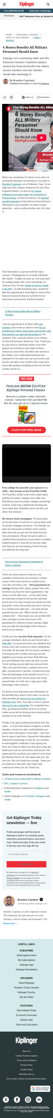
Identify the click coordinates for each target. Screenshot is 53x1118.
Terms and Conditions (26, 1063)
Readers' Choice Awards (26, 990)
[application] (26, 461)
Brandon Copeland (23, 80)
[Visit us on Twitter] (6, 1102)
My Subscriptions (26, 963)
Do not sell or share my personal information (26, 1081)
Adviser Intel (26, 1023)
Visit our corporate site (40, 1111)
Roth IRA (6, 643)
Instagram (39, 788)
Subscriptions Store (26, 958)
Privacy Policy (26, 1068)
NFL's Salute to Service (16, 783)
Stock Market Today (26, 1013)
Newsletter (45, 97)
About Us (26, 1054)
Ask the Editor (26, 1000)
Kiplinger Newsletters (26, 972)
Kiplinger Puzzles (26, 995)
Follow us (29, 97)
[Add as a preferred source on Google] (40, 1091)
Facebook (29, 796)
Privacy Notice (13, 878)
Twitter (7, 791)
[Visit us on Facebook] (17, 1102)
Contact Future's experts (27, 1058)
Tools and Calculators (26, 1027)
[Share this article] (4, 97)
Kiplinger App (26, 967)
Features (45, 83)
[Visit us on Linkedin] (39, 1102)
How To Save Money (18, 37)
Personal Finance (27, 35)
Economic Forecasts (26, 1018)
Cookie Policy (26, 1072)
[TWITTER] (42, 899)
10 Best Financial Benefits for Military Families (27, 779)
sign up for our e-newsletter (15, 705)
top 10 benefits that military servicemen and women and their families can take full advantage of (26, 331)
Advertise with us (26, 1077)
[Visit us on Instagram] (28, 1102)
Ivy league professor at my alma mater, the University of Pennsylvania (24, 194)
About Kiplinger (26, 986)
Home (9, 35)
